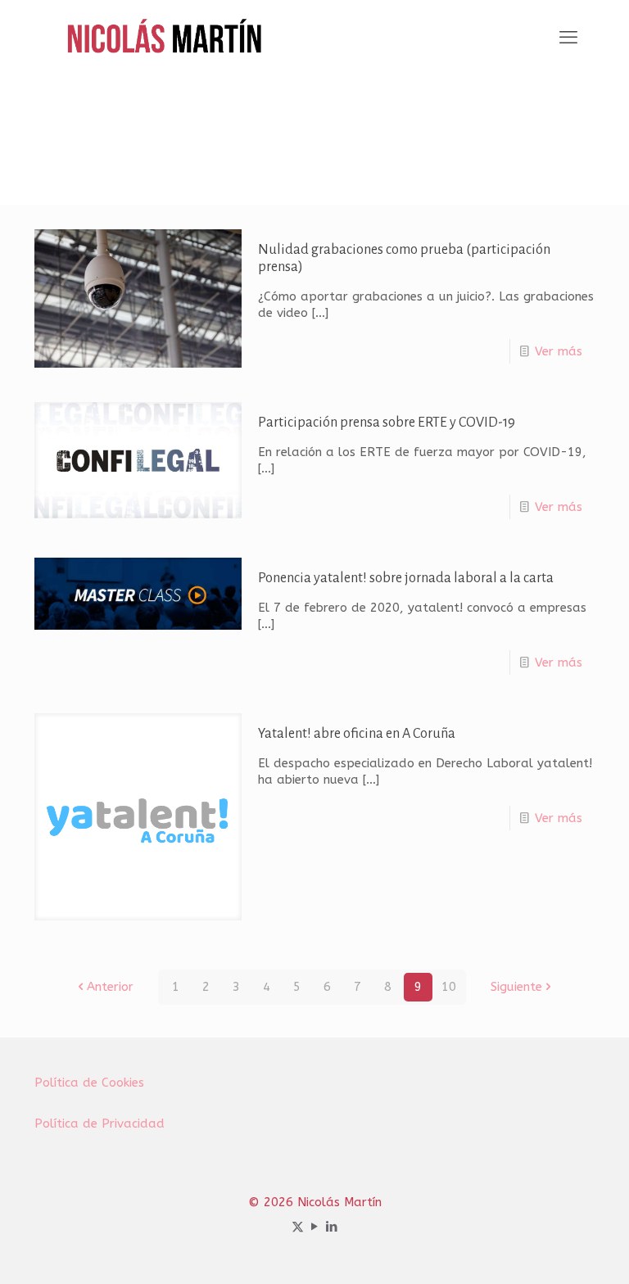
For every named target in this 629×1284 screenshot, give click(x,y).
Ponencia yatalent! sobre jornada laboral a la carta (406, 578)
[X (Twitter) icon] (298, 1226)
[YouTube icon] (315, 1226)
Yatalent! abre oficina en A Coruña (356, 733)
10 (448, 986)
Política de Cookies (89, 1082)
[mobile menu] (568, 38)
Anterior (110, 986)
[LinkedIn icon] (332, 1226)
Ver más (558, 351)
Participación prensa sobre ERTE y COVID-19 (386, 422)
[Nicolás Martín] (164, 38)
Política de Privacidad (99, 1123)
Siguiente (516, 986)
